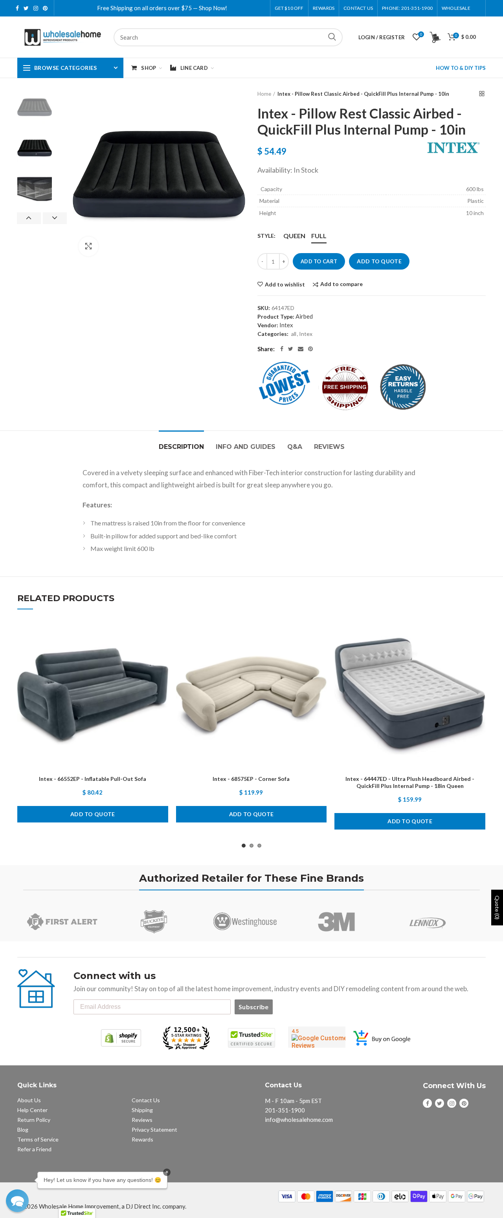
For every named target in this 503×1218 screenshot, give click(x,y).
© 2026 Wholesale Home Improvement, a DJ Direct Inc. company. (101, 1206)
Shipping (142, 1110)
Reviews (329, 446)
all (293, 333)
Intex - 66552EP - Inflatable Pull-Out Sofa (92, 778)
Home (264, 94)
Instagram (35, 8)
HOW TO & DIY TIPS (461, 68)
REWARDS (323, 8)
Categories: (272, 333)
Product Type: (275, 316)
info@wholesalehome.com (299, 1119)
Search (332, 37)
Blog (22, 1129)
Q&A (294, 446)
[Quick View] (162, 669)
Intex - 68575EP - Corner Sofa (251, 778)
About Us (29, 1100)
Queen (294, 235)
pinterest (45, 8)
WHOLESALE (456, 8)
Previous (29, 218)
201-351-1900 (285, 1110)
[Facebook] (282, 349)
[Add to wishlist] (162, 633)
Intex (286, 324)
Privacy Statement (154, 1129)
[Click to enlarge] (88, 246)
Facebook (17, 8)
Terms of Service (38, 1139)
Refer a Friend (34, 1149)
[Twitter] (291, 349)
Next (55, 218)
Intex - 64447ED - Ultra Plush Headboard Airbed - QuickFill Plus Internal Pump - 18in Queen (409, 782)
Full (319, 235)
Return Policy (33, 1119)
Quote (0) (497, 908)
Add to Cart (319, 261)
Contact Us (358, 8)
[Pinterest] (310, 349)
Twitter (26, 8)
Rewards (142, 1139)
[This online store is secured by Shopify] (121, 1038)
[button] (17, 1200)
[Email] (301, 349)
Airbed (304, 316)
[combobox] (228, 37)
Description (181, 446)
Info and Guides (245, 446)
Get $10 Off (289, 8)
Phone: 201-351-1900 (407, 8)
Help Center (32, 1110)
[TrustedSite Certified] (251, 1038)
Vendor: (267, 325)
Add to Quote (379, 261)
